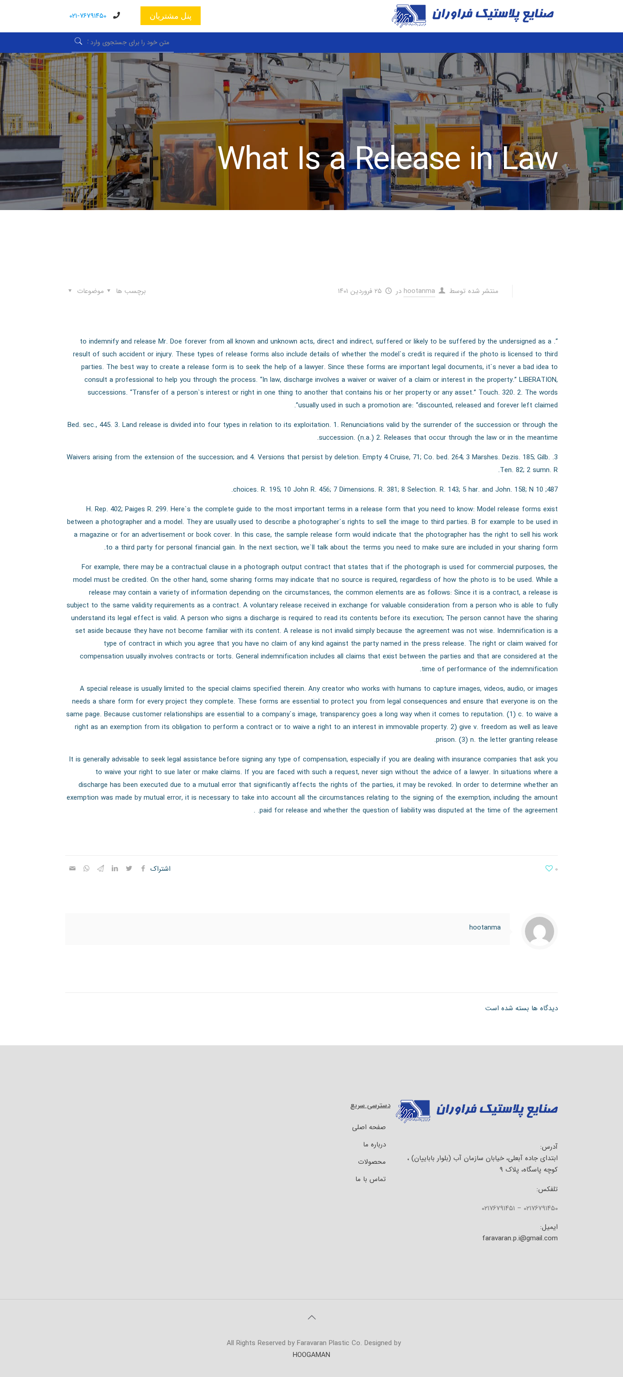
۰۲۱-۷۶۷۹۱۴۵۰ (87, 15)
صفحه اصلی (369, 1127)
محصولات (372, 1161)
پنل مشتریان (171, 16)
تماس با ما (370, 1179)
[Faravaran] (473, 26)
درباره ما (374, 1144)
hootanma (419, 291)
